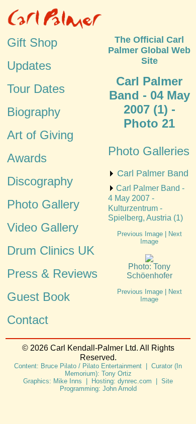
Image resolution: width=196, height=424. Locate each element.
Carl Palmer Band (152, 173)
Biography (33, 112)
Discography (40, 181)
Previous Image (140, 234)
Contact (27, 320)
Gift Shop (32, 42)
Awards (27, 158)
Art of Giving (40, 135)
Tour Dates (36, 88)
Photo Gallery (43, 204)
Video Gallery (42, 227)
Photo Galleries (148, 151)
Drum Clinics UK (50, 250)
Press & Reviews (52, 273)
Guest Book (38, 296)
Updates (29, 65)
